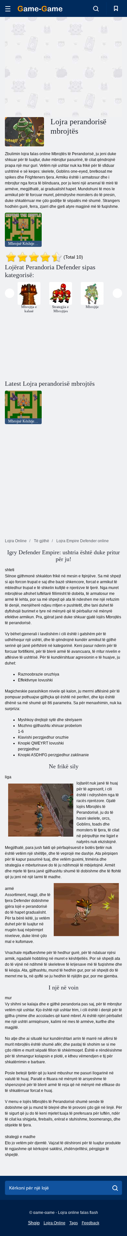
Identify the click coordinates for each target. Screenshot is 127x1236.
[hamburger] (8, 8)
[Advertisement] (60, 66)
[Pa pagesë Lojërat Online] (40, 8)
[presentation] (9, 293)
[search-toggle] (96, 8)
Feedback (90, 1223)
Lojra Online (54, 1223)
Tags (73, 1223)
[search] (115, 1188)
